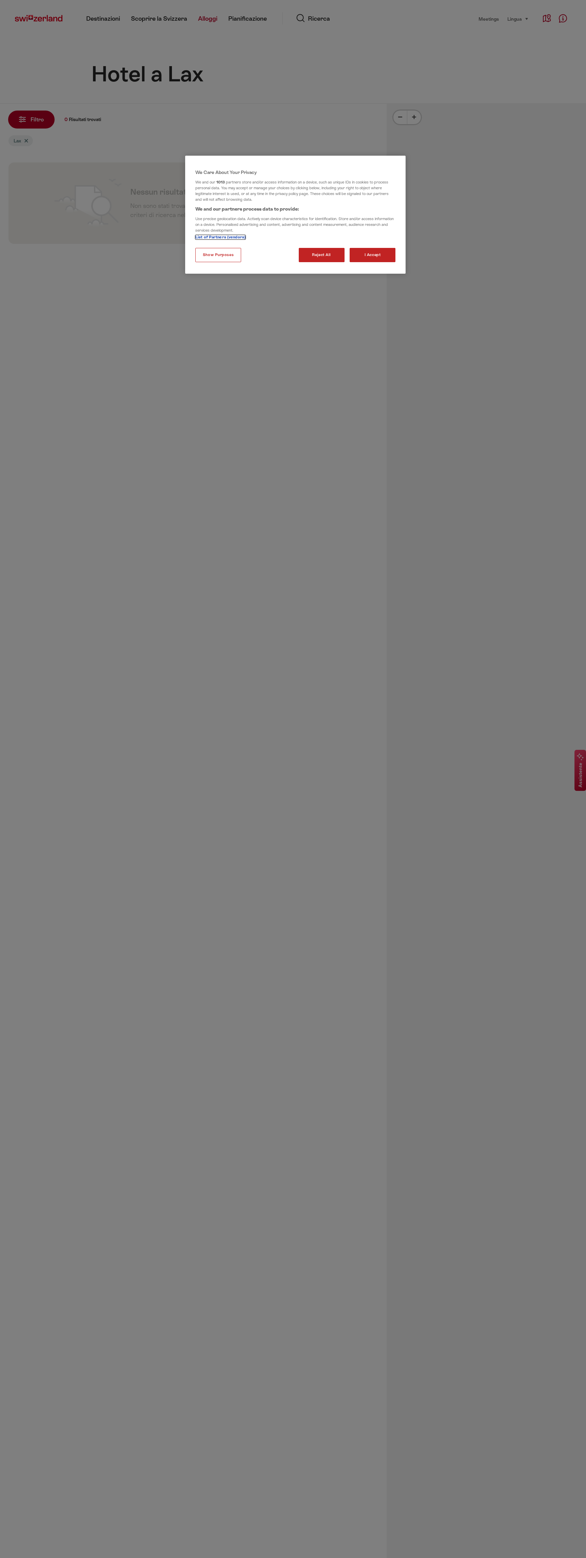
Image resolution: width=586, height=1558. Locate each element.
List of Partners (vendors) (220, 237)
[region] (295, 215)
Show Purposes (218, 255)
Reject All (321, 255)
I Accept (373, 255)
